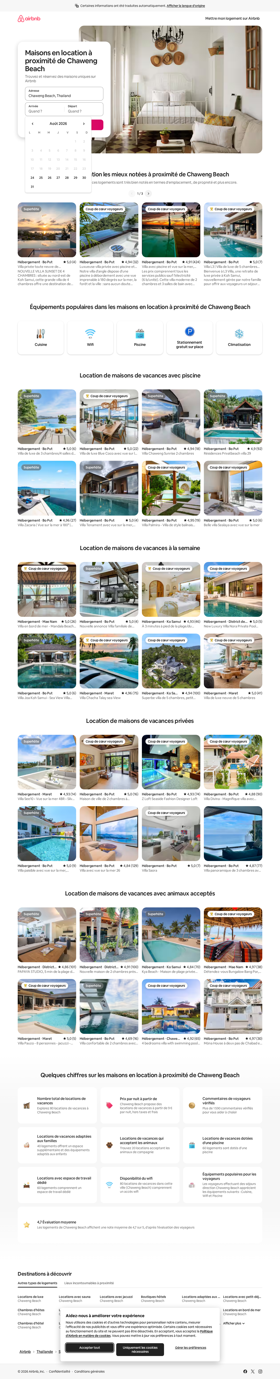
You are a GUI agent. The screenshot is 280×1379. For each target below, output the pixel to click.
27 (58, 178)
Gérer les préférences (190, 1348)
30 (84, 178)
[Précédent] (131, 193)
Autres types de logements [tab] (37, 1283)
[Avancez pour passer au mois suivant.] (83, 123)
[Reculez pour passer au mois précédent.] (32, 123)
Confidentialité (59, 1371)
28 (67, 178)
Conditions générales (89, 1371)
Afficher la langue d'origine (186, 6)
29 (75, 178)
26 (49, 178)
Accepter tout (89, 1348)
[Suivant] (148, 193)
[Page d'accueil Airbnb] (29, 18)
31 (32, 187)
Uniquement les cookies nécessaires (140, 1350)
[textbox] (45, 111)
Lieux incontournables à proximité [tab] (89, 1283)
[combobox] (64, 95)
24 (32, 178)
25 (41, 178)
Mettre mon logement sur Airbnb (232, 18)
